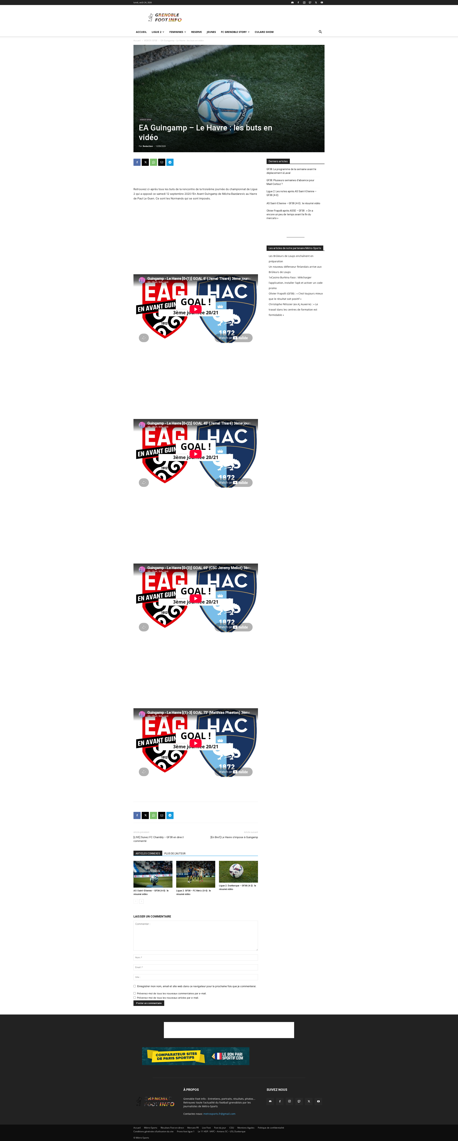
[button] (320, 32)
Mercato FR (193, 1127)
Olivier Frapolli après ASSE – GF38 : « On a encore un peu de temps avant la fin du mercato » (290, 214)
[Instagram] (304, 2)
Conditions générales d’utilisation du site (153, 1131)
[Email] (161, 162)
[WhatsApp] (153, 162)
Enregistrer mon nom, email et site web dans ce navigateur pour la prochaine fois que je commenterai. (196, 986)
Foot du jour (220, 1127)
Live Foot (206, 1127)
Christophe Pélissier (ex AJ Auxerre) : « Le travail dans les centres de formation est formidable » (293, 309)
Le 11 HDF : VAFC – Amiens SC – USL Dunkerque (221, 1131)
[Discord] (292, 2)
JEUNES (211, 32)
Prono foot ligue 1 (185, 1131)
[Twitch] (310, 2)
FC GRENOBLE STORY (234, 32)
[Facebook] (298, 2)
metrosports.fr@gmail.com (219, 1113)
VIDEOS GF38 (150, 40)
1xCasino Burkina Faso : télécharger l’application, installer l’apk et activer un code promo (296, 283)
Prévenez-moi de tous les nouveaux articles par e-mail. (168, 997)
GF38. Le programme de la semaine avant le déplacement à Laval (291, 171)
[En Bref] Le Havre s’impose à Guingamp (234, 837)
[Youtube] (322, 2)
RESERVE (196, 32)
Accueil (141, 32)
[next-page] (141, 901)
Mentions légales (245, 1127)
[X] (316, 2)
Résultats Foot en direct (172, 1127)
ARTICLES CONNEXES (148, 853)
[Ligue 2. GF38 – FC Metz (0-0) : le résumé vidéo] (195, 874)
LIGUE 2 (156, 32)
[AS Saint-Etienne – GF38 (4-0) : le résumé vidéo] (152, 874)
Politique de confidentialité (271, 1127)
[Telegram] (170, 162)
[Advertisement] (259, 18)
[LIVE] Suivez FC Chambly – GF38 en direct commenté (158, 839)
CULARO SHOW (264, 32)
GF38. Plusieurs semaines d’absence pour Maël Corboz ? (290, 182)
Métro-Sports (150, 1127)
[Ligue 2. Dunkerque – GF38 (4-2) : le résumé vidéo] (238, 872)
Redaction (148, 146)
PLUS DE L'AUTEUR (175, 853)
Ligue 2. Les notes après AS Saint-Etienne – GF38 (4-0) (291, 193)
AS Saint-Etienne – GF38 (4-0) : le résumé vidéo (293, 203)
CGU (231, 1127)
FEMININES (176, 32)
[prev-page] (135, 901)
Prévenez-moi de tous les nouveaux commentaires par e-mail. (171, 993)
